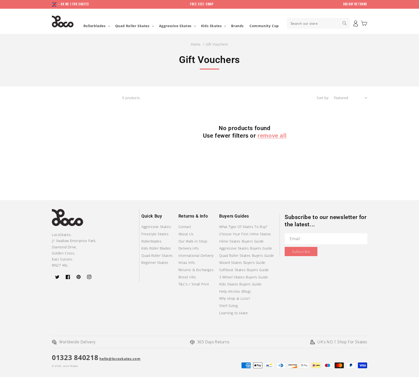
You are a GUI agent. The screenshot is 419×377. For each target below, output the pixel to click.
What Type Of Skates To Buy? (243, 226)
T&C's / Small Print (193, 284)
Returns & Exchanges (196, 269)
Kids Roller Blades (156, 248)
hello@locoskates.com (119, 358)
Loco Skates (70, 366)
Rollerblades (94, 26)
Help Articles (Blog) (235, 291)
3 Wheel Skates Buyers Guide (243, 277)
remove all (272, 135)
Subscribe (301, 251)
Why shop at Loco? (234, 298)
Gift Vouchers (217, 44)
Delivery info (188, 248)
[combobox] (318, 23)
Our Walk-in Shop (192, 241)
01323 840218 (75, 357)
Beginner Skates (154, 262)
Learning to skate (233, 313)
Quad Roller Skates (132, 26)
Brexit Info (187, 277)
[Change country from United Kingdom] (56, 4)
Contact (184, 226)
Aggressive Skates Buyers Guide (245, 248)
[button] (364, 23)
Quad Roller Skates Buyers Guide (246, 255)
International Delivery (196, 255)
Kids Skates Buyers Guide (240, 284)
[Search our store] (344, 23)
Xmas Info (186, 262)
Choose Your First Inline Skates (245, 234)
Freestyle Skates (155, 234)
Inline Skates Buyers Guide (241, 241)
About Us (186, 234)
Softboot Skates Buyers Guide (244, 269)
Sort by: (323, 97)
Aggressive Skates (175, 26)
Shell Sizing (228, 305)
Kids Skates (211, 26)
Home (196, 44)
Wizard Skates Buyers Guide (242, 262)
